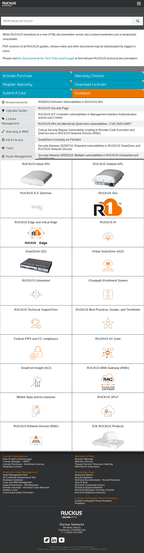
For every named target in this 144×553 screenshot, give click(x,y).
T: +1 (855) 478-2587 (72, 532)
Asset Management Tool (15, 475)
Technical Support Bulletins (89, 487)
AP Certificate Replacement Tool (19, 477)
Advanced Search (84, 475)
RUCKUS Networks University (90, 492)
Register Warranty (84, 459)
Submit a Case (10, 490)
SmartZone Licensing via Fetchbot (59, 139)
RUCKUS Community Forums (90, 485)
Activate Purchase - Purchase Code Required (26, 487)
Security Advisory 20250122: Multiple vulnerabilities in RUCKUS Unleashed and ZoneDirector (88, 157)
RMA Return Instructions (87, 466)
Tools (9, 148)
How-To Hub (81, 482)
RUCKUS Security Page (53, 108)
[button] (138, 21)
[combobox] (67, 21)
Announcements (17, 102)
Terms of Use (43, 549)
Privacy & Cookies (59, 549)
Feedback (80, 503)
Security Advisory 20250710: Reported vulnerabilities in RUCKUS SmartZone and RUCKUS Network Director (89, 147)
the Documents (27, 58)
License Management (10, 121)
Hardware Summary (13, 480)
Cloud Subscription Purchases (18, 492)
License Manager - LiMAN (16, 461)
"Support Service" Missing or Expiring (94, 464)
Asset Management (19, 156)
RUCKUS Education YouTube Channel (94, 490)
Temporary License (12, 466)
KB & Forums (14, 140)
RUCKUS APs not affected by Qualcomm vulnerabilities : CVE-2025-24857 (84, 123)
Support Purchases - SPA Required (20, 485)
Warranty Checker (84, 461)
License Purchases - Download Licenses (23, 464)
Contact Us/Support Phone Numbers (93, 501)
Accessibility (74, 549)
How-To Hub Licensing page (17, 459)
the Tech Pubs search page (57, 58)
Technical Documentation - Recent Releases (97, 480)
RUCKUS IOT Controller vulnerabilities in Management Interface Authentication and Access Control (87, 116)
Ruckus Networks (72, 524)
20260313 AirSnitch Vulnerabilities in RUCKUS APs (70, 101)
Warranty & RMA (17, 131)
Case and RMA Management (17, 482)
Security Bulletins (84, 477)
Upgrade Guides (16, 110)
